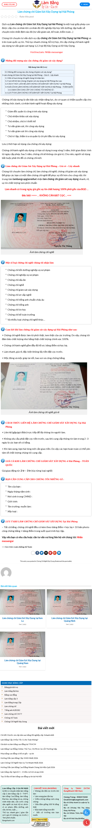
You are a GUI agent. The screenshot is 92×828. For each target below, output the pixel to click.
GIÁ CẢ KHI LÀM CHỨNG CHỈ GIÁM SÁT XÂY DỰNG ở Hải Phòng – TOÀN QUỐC (39, 87)
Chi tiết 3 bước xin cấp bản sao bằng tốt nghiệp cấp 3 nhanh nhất (27, 735)
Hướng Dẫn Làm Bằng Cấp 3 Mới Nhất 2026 (19, 758)
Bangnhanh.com (8, 820)
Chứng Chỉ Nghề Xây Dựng (45, 561)
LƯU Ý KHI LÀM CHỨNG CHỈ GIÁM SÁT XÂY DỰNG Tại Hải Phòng (33, 93)
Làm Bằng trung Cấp (12, 702)
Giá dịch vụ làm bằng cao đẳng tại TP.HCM (18, 744)
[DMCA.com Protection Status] (39, 819)
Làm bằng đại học (11, 691)
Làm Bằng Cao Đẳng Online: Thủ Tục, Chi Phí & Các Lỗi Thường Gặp (29, 749)
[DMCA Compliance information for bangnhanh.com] (40, 824)
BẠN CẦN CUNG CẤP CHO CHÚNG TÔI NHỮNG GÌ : (31, 90)
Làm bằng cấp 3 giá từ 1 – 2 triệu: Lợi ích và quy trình (22, 772)
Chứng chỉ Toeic (11, 718)
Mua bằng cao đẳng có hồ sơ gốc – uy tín (17, 753)
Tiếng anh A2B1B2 (12, 710)
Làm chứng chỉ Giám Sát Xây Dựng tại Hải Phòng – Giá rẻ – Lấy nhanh (30, 75)
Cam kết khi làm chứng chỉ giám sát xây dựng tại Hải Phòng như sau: (33, 81)
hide (45, 67)
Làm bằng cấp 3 (10, 698)
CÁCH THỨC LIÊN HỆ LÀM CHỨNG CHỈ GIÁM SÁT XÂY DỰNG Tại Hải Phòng (38, 84)
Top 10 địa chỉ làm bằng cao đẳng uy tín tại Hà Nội (21, 776)
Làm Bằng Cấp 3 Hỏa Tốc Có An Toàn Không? (19, 740)
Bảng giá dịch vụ (11, 687)
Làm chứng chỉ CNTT (13, 714)
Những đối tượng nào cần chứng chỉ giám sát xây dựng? (28, 72)
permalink (68, 561)
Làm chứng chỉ (10, 706)
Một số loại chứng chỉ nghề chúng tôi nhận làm (24, 78)
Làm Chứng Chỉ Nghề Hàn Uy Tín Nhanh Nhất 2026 (22, 763)
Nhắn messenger (54, 52)
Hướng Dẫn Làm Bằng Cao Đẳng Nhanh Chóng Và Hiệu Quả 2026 (28, 767)
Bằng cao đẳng (10, 695)
